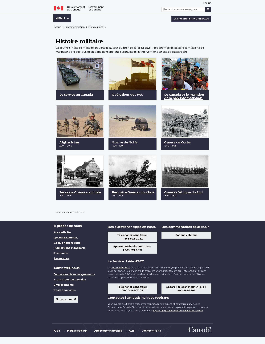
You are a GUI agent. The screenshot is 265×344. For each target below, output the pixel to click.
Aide (57, 330)
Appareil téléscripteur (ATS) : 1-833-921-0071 (132, 248)
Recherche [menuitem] (61, 253)
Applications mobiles (108, 330)
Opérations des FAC (127, 94)
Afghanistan (69, 142)
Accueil (58, 27)
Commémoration (75, 27)
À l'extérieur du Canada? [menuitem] (70, 279)
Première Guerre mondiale (133, 192)
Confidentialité (151, 330)
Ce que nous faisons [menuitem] (67, 242)
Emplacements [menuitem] (64, 284)
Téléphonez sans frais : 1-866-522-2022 (132, 237)
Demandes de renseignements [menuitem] (74, 274)
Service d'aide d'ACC (120, 267)
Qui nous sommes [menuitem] (66, 237)
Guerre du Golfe (124, 142)
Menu (63, 18)
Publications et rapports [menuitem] (69, 247)
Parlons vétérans (186, 235)
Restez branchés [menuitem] (64, 290)
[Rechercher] (208, 9)
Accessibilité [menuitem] (62, 232)
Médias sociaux (77, 330)
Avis (131, 330)
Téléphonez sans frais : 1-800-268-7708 (132, 288)
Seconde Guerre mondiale (80, 192)
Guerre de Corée (177, 142)
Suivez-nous (67, 300)
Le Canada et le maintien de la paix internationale (184, 96)
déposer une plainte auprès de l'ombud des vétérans (178, 310)
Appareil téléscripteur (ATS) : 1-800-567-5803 (186, 288)
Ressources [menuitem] (61, 258)
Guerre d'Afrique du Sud (183, 192)
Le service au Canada (76, 94)
